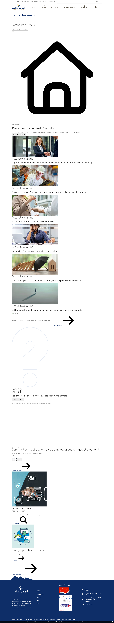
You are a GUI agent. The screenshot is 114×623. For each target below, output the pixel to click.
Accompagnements (69, 7)
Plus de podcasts (17, 470)
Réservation (99, 1)
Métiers (44, 7)
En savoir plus (85, 621)
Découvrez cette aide (57, 325)
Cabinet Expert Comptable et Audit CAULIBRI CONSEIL (23, 619)
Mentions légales (40, 619)
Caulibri (34, 7)
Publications (84, 7)
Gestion (38, 597)
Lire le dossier (16, 523)
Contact (95, 7)
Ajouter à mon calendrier (19, 134)
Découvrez (15, 560)
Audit (37, 600)
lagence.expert (72, 619)
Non (21, 399)
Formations (55, 7)
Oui (15, 399)
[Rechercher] (13, 31)
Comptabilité (40, 594)
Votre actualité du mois (19, 574)
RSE (37, 603)
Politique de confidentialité (50, 619)
